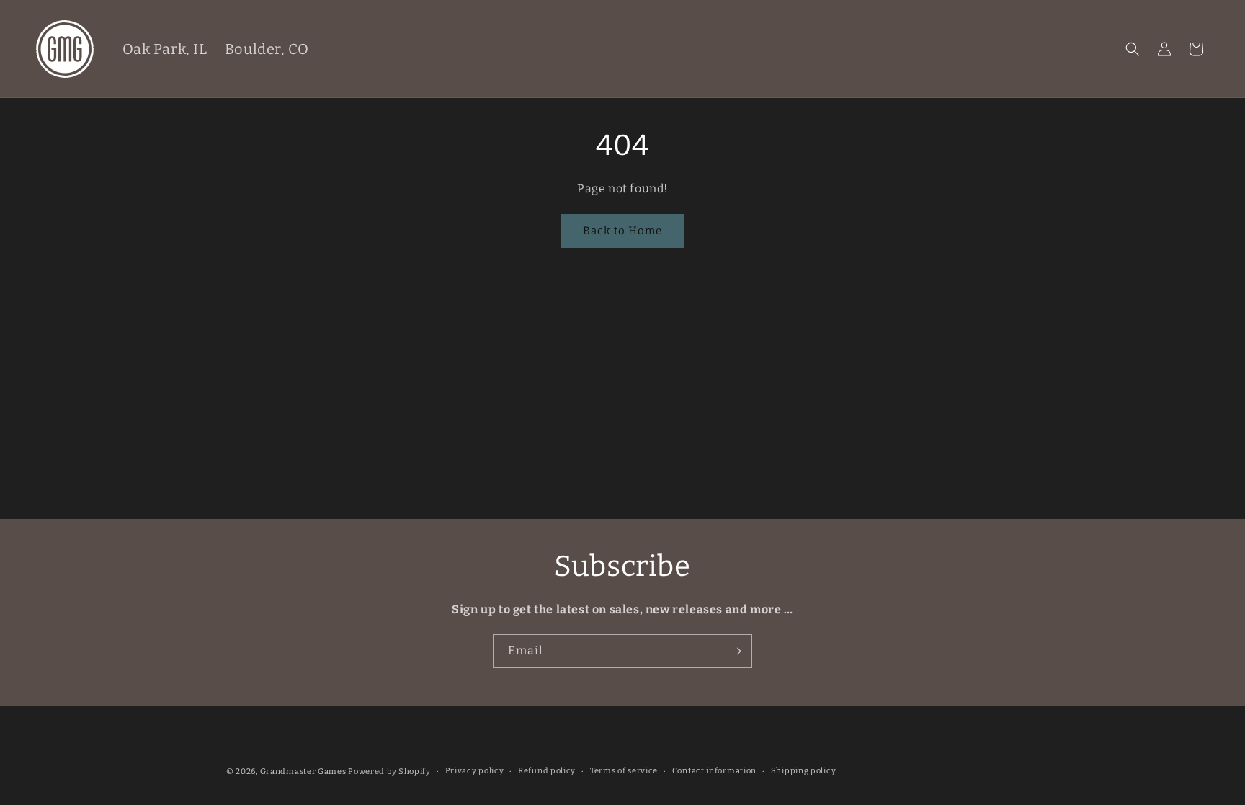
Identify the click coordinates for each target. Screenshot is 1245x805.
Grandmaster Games (303, 771)
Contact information (714, 770)
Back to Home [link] (622, 230)
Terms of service (624, 770)
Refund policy (547, 770)
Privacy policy (474, 770)
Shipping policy (803, 770)
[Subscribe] (735, 651)
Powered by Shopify (389, 771)
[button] (1132, 49)
